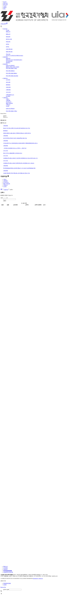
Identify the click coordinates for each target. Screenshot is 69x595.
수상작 (7, 106)
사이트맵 (5, 567)
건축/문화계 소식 (10, 94)
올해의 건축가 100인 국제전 (12, 66)
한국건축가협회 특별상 (11, 73)
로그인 (4, 1)
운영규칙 (8, 41)
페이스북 (5, 4)
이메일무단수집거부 (8, 572)
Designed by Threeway (38, 578)
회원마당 (5, 57)
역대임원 (8, 36)
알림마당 (5, 78)
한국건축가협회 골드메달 (12, 75)
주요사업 (8, 54)
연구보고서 (8, 101)
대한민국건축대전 (10, 65)
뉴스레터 (8, 96)
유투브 (4, 7)
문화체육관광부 (7, 583)
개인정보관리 (9, 61)
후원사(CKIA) (19, 55)
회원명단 (8, 62)
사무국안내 (13, 55)
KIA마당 (5, 28)
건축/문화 (8, 89)
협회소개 (8, 31)
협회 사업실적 (9, 103)
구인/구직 (8, 92)
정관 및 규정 (9, 39)
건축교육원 (4, 23)
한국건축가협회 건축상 (11, 68)
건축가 (7, 99)
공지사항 (8, 82)
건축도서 (8, 104)
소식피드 (8, 79)
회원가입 (5, 3)
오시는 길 (8, 55)
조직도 (7, 44)
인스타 (4, 6)
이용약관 (5, 569)
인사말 (7, 30)
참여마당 (5, 64)
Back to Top (3, 587)
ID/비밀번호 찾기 (18, 59)
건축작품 (8, 100)
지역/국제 (8, 87)
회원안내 (8, 58)
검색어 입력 (6, 589)
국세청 (4, 584)
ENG (4, 8)
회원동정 (8, 84)
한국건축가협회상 (10, 70)
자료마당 (5, 97)
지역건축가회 (9, 49)
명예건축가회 (9, 51)
